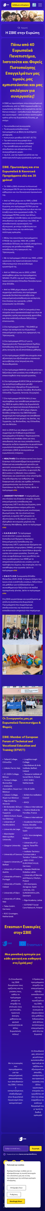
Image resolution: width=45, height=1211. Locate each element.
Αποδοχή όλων (16, 1201)
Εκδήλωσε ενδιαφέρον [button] (20, 5)
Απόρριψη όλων (16, 1188)
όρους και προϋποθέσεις (28, 1154)
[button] (40, 5)
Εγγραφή (35, 1148)
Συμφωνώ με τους (22, 1154)
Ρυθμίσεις (14, 1194)
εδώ (15, 490)
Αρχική (24, 28)
